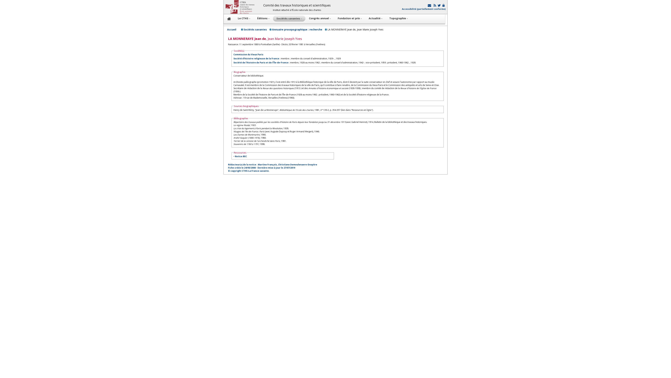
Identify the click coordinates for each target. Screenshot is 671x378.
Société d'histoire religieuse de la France (256, 58)
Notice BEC (241, 156)
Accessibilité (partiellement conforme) (424, 9)
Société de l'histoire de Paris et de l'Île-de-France (260, 62)
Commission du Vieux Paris (248, 54)
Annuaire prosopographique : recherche (297, 29)
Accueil (231, 29)
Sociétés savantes (255, 29)
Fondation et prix (349, 18)
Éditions (262, 18)
